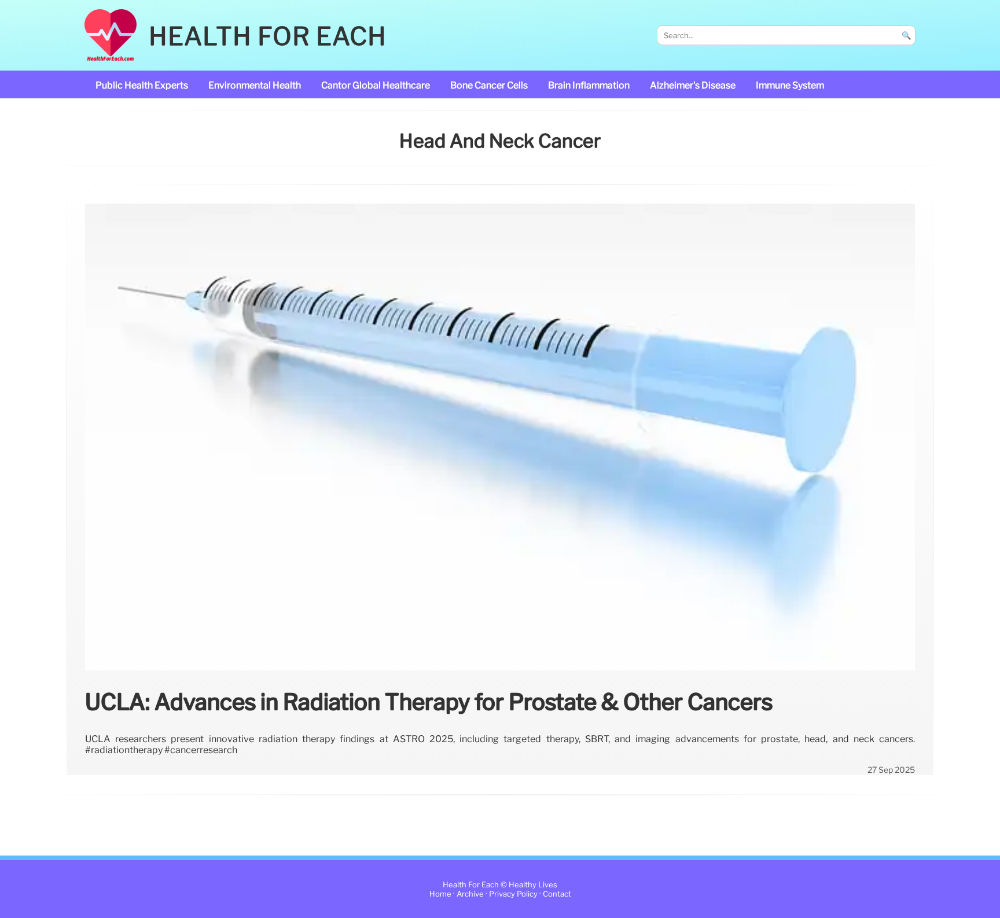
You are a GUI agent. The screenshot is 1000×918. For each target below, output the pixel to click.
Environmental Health (254, 85)
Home (440, 894)
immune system (790, 85)
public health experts (141, 85)
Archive (470, 894)
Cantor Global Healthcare (375, 85)
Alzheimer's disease (693, 85)
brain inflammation (589, 85)
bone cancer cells (489, 85)
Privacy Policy (513, 894)
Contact (557, 894)
